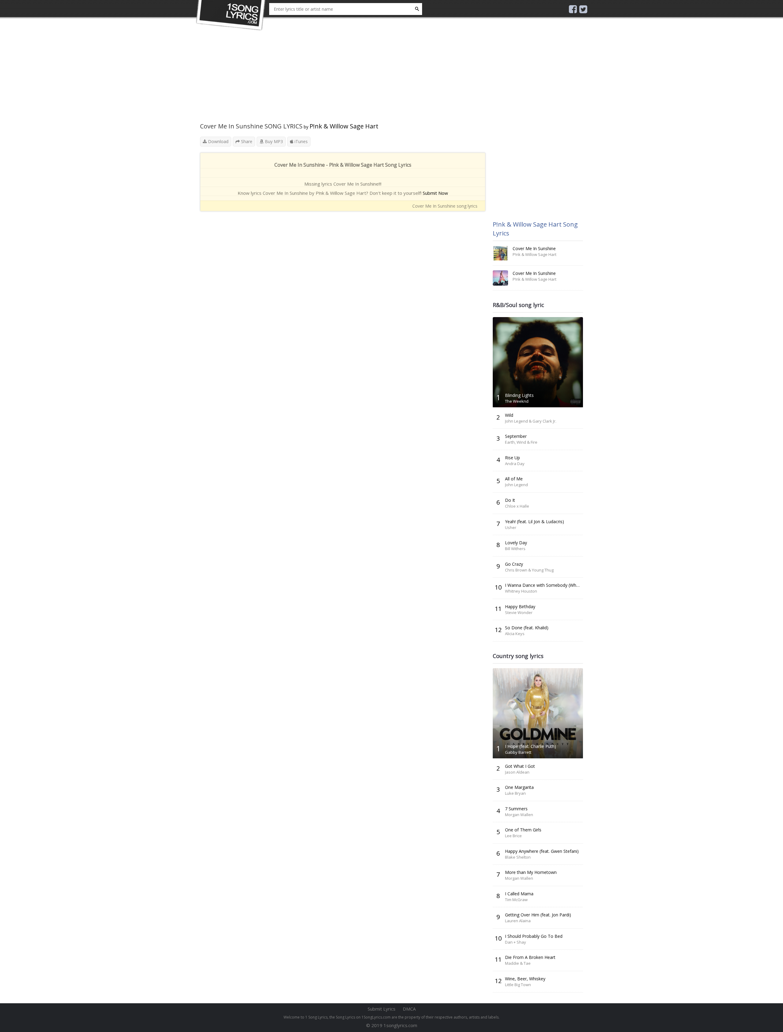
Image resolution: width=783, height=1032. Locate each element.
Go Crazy (514, 564)
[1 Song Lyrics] (231, 15)
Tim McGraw (516, 899)
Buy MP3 (273, 141)
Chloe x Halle (517, 506)
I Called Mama (519, 894)
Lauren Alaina (518, 920)
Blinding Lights (519, 395)
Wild (509, 415)
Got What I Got (520, 766)
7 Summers (516, 809)
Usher (510, 527)
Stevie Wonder (519, 612)
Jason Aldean (517, 772)
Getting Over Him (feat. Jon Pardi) (538, 915)
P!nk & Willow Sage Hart (344, 126)
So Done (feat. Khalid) (526, 628)
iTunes (300, 141)
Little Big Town (518, 984)
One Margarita (519, 787)
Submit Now (435, 193)
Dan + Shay (515, 942)
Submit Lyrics (381, 1009)
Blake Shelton (518, 857)
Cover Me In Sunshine (534, 248)
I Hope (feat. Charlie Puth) (530, 746)
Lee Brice (513, 835)
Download (217, 141)
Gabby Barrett (518, 752)
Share (246, 141)
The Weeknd (517, 401)
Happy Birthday (520, 606)
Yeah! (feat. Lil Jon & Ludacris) (534, 521)
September (516, 436)
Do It (510, 500)
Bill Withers (515, 548)
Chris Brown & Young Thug (529, 570)
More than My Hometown (531, 872)
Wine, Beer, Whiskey (525, 979)
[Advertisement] (342, 79)
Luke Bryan (515, 793)
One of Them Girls (523, 830)
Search (417, 9)
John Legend (516, 484)
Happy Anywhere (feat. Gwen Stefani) (542, 851)
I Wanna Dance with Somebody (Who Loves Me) (553, 585)
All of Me (514, 479)
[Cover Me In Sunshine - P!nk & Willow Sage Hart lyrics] (500, 253)
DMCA (409, 1009)
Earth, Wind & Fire (521, 442)
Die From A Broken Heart (530, 957)
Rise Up (512, 458)
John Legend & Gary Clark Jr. (530, 421)
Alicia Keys (515, 633)
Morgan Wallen (519, 814)
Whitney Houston (521, 591)
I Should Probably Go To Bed (533, 936)
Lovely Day (516, 543)
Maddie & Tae (518, 963)
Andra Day (515, 463)
